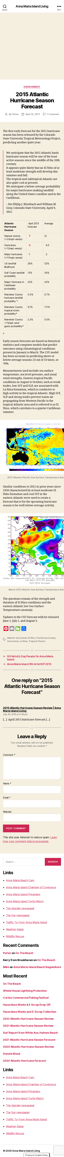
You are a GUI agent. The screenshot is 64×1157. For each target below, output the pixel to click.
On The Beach (24, 953)
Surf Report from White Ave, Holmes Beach (30, 1032)
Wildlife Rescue (15, 936)
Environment (32, 86)
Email (6, 797)
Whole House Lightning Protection (25, 990)
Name (7, 783)
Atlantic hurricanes (17, 637)
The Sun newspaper (17, 915)
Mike (6, 967)
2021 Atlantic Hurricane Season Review (28, 1025)
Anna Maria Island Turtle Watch (25, 901)
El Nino (31, 637)
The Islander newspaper (20, 908)
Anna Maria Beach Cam (20, 880)
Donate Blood (11, 1053)
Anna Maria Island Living (32, 6)
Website (7, 812)
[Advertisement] (32, 46)
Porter (15, 114)
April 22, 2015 (33, 114)
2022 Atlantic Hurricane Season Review (28, 1018)
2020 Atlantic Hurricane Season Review (28, 1046)
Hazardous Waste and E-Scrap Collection (29, 1011)
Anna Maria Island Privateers (23, 894)
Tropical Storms (37, 641)
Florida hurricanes (45, 637)
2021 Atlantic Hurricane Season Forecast (29, 1039)
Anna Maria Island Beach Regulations (37, 967)
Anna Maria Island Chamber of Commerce (31, 887)
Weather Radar (15, 929)
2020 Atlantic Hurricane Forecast (24, 1060)
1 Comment (53, 114)
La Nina (24, 641)
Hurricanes (13, 641)
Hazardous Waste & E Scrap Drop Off (26, 1004)
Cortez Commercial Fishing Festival (26, 997)
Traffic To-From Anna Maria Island (26, 922)
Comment (9, 755)
